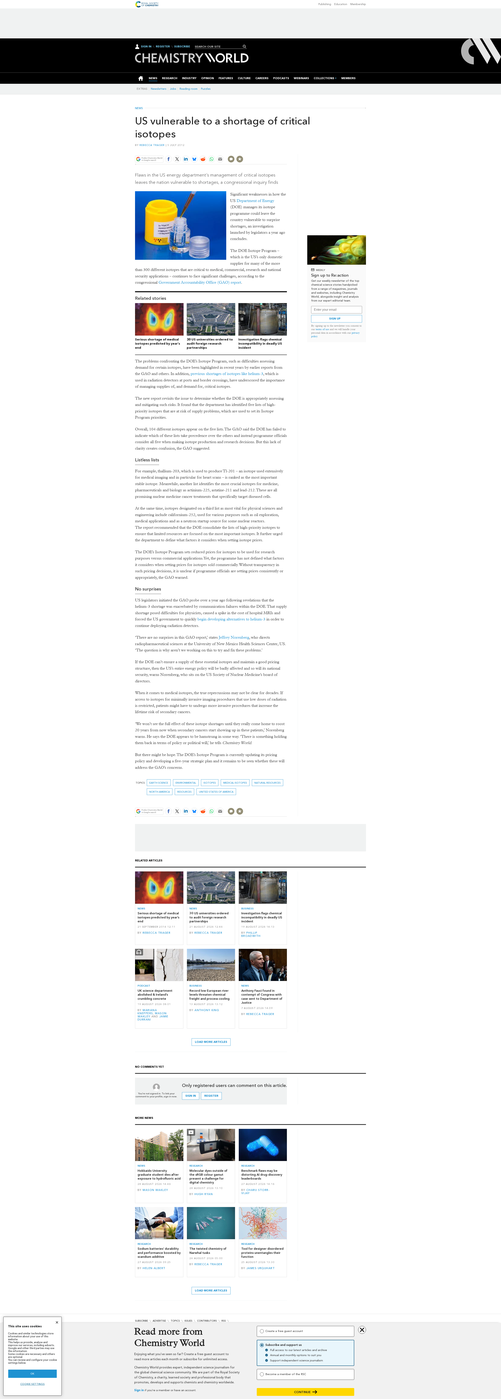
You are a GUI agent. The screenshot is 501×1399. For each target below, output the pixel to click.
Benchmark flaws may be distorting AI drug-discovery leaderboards (261, 1175)
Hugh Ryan (204, 1194)
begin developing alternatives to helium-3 (231, 619)
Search (244, 46)
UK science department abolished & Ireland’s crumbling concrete (155, 995)
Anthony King (207, 1010)
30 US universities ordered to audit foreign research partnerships (210, 344)
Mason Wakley (155, 1190)
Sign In (146, 46)
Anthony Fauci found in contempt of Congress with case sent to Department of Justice (261, 996)
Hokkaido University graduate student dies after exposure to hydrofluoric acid (159, 1175)
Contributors (207, 1320)
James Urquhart (260, 1268)
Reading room (188, 89)
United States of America (216, 791)
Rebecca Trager (152, 145)
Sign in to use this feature (268, 150)
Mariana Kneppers (147, 1012)
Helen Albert (154, 1268)
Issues (188, 1320)
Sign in (139, 1390)
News (139, 108)
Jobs (173, 89)
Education (340, 4)
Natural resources (267, 782)
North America (159, 791)
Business (247, 908)
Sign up (335, 318)
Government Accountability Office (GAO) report (200, 282)
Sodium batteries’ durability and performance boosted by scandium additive (159, 1253)
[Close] (57, 1322)
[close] (287, 150)
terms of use (322, 329)
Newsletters (158, 89)
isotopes (210, 782)
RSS (224, 1320)
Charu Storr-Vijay (255, 1191)
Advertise (159, 1320)
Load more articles (211, 1042)
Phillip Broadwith (251, 934)
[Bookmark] (239, 159)
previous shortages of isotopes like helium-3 (227, 373)
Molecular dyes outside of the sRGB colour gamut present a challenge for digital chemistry (208, 1176)
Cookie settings (32, 1384)
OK (32, 1373)
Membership (358, 4)
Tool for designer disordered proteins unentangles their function (262, 1253)
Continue (302, 1392)
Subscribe (182, 46)
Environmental (186, 782)
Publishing (324, 4)
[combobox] (219, 47)
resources (184, 791)
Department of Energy (255, 200)
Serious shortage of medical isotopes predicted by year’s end (157, 344)
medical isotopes (235, 782)
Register (163, 46)
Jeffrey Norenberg (234, 637)
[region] (32, 1356)
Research (196, 1165)
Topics (175, 1320)
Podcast (144, 985)
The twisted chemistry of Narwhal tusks (207, 1250)
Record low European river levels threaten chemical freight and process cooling (209, 995)
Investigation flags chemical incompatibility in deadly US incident (260, 344)
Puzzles (206, 89)
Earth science (158, 782)
